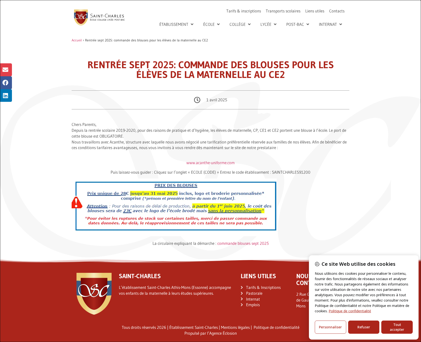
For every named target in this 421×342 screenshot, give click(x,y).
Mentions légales (235, 327)
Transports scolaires (283, 10)
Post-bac (295, 24)
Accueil (77, 40)
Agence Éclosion (223, 333)
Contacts (336, 10)
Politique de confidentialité (276, 327)
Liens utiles (314, 10)
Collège (238, 24)
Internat (328, 24)
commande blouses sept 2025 (243, 243)
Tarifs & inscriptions (243, 10)
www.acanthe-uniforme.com (210, 162)
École (209, 24)
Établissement (173, 24)
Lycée (265, 24)
